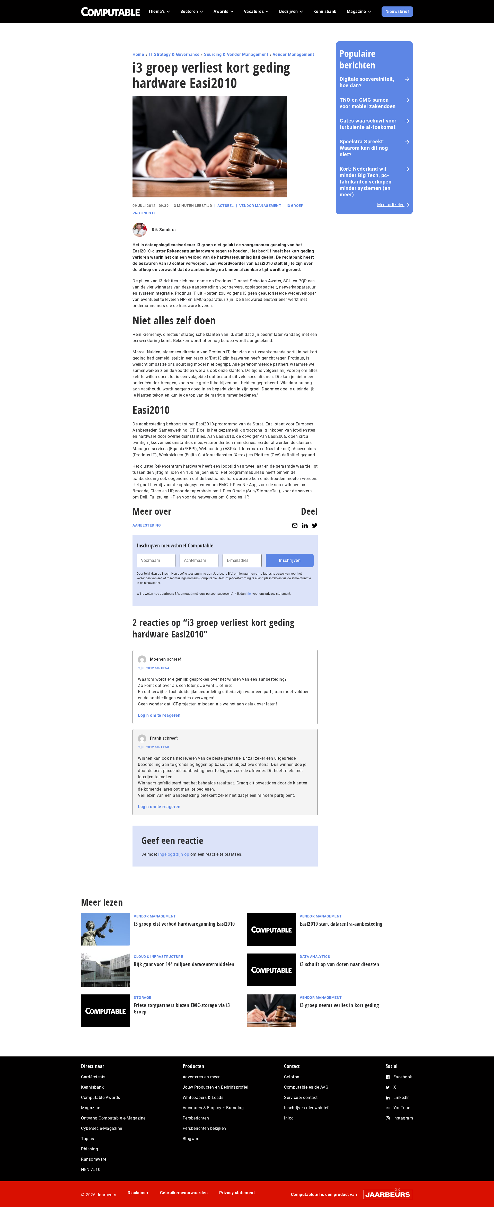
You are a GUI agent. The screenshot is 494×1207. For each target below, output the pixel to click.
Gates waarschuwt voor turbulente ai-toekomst (368, 124)
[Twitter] (315, 525)
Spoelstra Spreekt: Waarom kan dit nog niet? (364, 148)
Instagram (403, 1118)
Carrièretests (93, 1076)
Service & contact (301, 1097)
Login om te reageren (159, 715)
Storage (142, 997)
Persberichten (196, 1118)
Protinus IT (144, 213)
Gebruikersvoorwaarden (184, 1192)
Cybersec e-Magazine (101, 1128)
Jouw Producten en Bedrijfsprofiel (216, 1087)
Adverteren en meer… (203, 1076)
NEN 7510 (90, 1169)
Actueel (225, 206)
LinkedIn (401, 1097)
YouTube (401, 1107)
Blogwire (191, 1138)
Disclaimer (138, 1192)
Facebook (402, 1076)
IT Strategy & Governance (174, 54)
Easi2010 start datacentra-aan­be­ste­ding (341, 923)
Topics (87, 1138)
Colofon (291, 1076)
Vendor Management (293, 54)
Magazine (90, 1107)
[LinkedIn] (305, 525)
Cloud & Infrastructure (158, 957)
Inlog (289, 1118)
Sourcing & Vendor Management (236, 54)
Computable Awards (100, 1097)
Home (138, 54)
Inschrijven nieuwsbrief (306, 1107)
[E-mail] (295, 525)
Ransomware (93, 1159)
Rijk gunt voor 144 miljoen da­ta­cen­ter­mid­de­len (184, 964)
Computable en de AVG (306, 1087)
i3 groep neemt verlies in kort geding (339, 1005)
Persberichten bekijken (204, 1128)
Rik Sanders (164, 229)
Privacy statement (237, 1192)
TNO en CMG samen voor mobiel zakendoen (368, 103)
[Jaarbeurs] (385, 1194)
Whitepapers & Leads (203, 1097)
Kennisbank (92, 1087)
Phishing (89, 1149)
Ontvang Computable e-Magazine (113, 1118)
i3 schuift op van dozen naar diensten (339, 964)
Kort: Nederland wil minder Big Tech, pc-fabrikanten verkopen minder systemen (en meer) (365, 182)
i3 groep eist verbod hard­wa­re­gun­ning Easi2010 (184, 923)
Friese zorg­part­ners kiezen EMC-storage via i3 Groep (182, 1008)
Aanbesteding (147, 525)
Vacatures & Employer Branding (213, 1107)
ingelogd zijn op (173, 854)
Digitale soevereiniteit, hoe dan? (367, 82)
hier (249, 594)
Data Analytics (315, 957)
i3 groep (295, 206)
